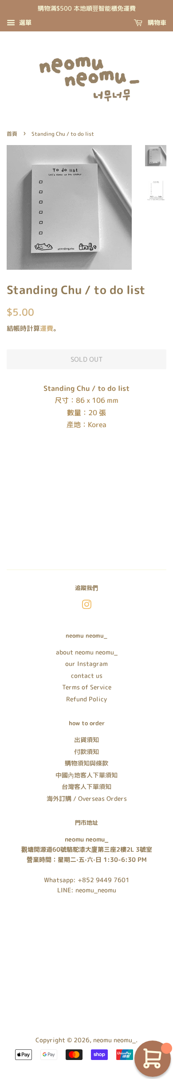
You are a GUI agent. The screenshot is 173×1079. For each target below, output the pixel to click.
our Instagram (86, 663)
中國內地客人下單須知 (86, 775)
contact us (86, 675)
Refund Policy (86, 699)
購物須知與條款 (86, 763)
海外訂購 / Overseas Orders (87, 798)
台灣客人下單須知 (86, 786)
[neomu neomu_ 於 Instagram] (86, 606)
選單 (24, 22)
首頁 (12, 134)
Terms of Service (86, 687)
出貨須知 (86, 739)
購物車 (156, 22)
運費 (46, 328)
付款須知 (86, 751)
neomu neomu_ (114, 1040)
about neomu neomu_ (87, 652)
